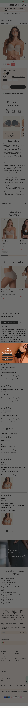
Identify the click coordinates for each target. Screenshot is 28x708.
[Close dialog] (26, 343)
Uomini (7, 357)
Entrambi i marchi (7, 359)
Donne (7, 355)
